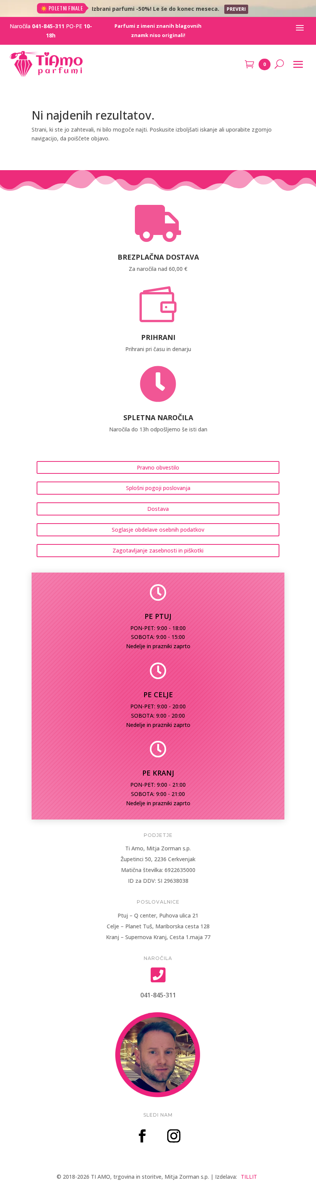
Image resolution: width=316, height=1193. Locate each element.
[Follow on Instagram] (174, 1136)
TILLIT (249, 1176)
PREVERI (236, 9)
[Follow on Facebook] (142, 1136)
